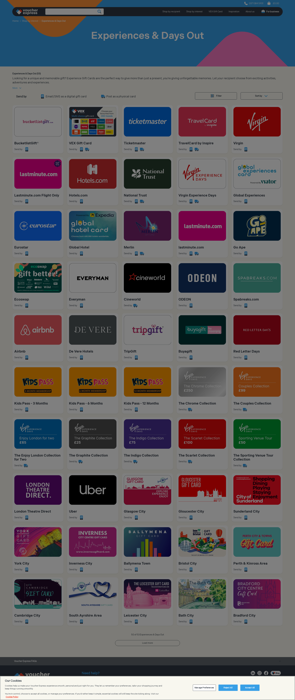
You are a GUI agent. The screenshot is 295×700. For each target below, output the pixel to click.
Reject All (228, 687)
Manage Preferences (204, 687)
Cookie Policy (12, 697)
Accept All (250, 687)
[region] (147, 688)
